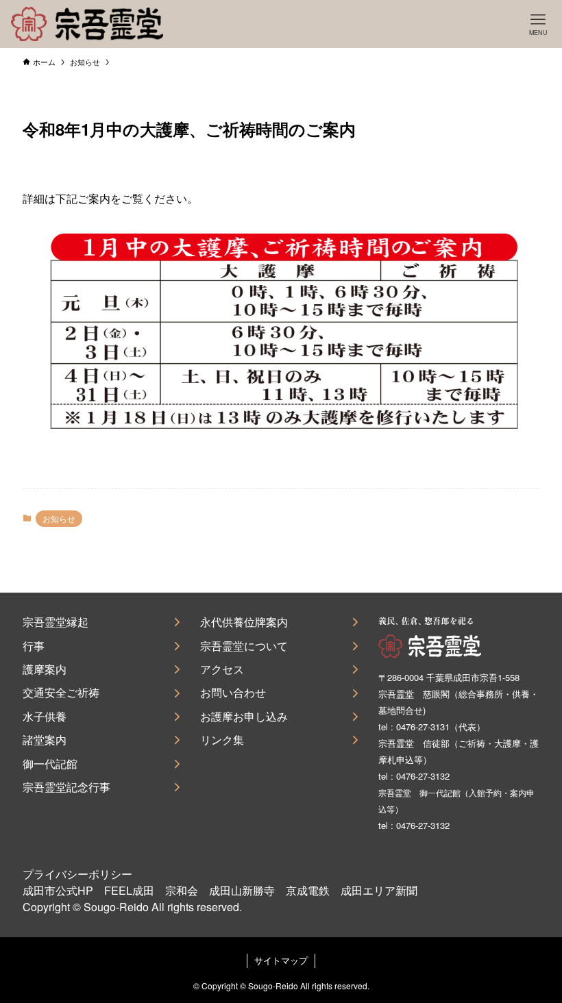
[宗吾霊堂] (86, 24)
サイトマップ (281, 960)
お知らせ (58, 518)
